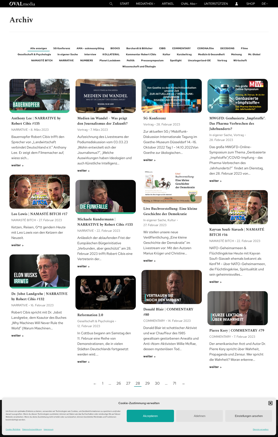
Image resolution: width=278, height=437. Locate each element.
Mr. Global (254, 54)
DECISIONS (227, 48)
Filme (244, 48)
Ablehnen (199, 416)
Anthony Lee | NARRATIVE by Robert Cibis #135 (36, 121)
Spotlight (176, 60)
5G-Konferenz (154, 118)
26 (118, 383)
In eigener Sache (67, 54)
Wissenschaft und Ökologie (139, 66)
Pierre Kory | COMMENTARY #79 (236, 330)
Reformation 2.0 (90, 315)
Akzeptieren (150, 416)
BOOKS (115, 48)
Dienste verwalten (261, 429)
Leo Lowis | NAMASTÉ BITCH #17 (39, 214)
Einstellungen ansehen (249, 416)
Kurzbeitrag (184, 54)
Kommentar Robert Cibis (141, 54)
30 (157, 383)
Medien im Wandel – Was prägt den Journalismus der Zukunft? (102, 121)
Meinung (236, 54)
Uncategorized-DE (199, 60)
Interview (90, 54)
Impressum (48, 429)
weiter (16, 165)
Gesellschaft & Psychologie (34, 54)
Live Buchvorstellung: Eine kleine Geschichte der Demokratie (170, 211)
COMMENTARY (181, 48)
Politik (131, 60)
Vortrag (222, 60)
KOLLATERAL (111, 54)
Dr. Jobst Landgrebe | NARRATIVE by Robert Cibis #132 (39, 296)
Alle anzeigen (38, 48)
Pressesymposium (152, 60)
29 (147, 383)
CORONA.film (205, 48)
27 (128, 383)
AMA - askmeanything (90, 48)
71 (174, 383)
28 (138, 383)
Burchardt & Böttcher (139, 48)
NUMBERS (86, 60)
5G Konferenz (61, 48)
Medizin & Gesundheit (211, 54)
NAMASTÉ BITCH (42, 60)
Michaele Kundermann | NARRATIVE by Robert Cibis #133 (105, 222)
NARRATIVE (66, 60)
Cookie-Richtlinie (13, 429)
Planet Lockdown (109, 60)
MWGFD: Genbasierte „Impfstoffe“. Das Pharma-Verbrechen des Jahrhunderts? (237, 123)
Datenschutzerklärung (32, 429)
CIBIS (162, 48)
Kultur (166, 54)
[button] (270, 403)
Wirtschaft (240, 60)
